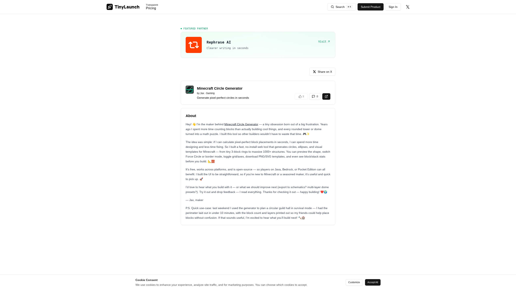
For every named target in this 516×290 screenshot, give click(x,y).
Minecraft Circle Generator (241, 124)
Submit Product (370, 6)
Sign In (393, 6)
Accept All (372, 282)
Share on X (325, 71)
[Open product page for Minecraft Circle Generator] (326, 96)
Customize (354, 282)
